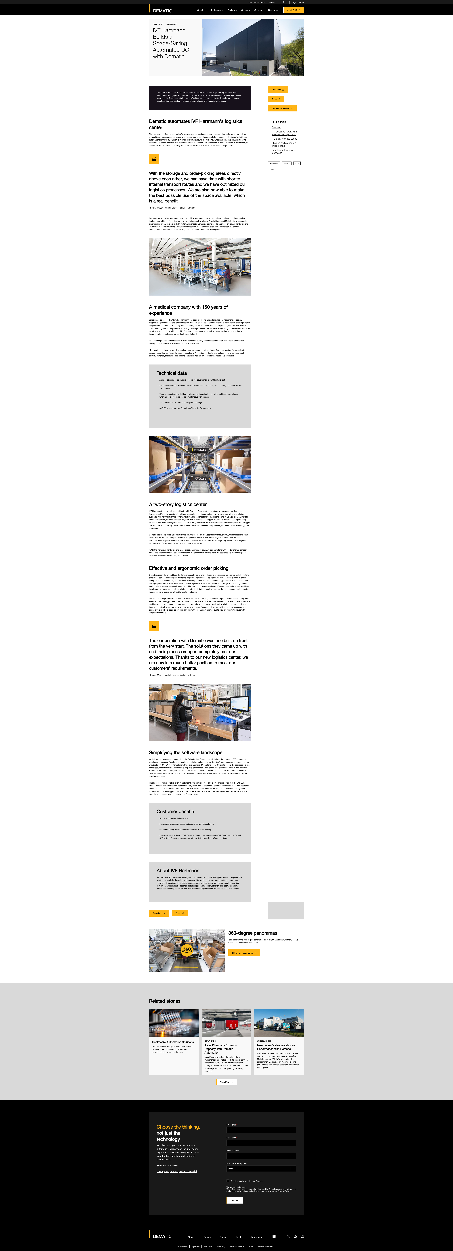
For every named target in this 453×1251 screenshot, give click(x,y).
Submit (235, 1200)
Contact (223, 1236)
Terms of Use (208, 1246)
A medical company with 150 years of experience (284, 132)
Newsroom (256, 1236)
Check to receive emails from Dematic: (247, 1180)
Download (276, 89)
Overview (276, 127)
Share (274, 99)
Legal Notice (195, 1246)
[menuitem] (257, 2)
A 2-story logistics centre (284, 138)
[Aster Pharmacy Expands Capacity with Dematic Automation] (226, 1023)
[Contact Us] (160, 8)
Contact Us (292, 9)
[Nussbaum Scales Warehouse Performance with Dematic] (279, 1023)
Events (238, 1236)
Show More (225, 1082)
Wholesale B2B (264, 1041)
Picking (286, 163)
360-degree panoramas (242, 953)
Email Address (233, 1150)
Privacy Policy (283, 1191)
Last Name (231, 1137)
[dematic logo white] (160, 1236)
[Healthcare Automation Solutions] (174, 1023)
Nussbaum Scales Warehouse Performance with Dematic (276, 1046)
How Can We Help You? (237, 1163)
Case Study (158, 24)
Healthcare (171, 24)
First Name (231, 1124)
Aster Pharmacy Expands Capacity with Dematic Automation (221, 1048)
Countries (300, 2)
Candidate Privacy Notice (265, 1246)
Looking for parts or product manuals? (177, 1171)
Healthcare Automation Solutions (173, 1041)
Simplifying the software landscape (284, 151)
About (191, 1236)
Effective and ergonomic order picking (284, 144)
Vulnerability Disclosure (236, 1246)
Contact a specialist (281, 108)
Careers (207, 1236)
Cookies (250, 1246)
